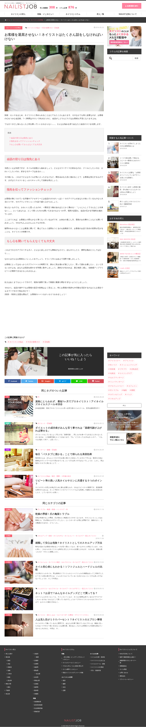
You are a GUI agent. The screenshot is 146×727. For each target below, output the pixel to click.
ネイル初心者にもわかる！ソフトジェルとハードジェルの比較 (68, 568)
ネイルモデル (58, 536)
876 (71, 7)
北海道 (36, 684)
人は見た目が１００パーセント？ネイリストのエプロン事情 (68, 619)
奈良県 (36, 677)
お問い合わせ (124, 673)
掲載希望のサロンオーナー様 (128, 661)
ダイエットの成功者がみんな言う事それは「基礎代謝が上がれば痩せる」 (68, 429)
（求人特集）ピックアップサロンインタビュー (74, 658)
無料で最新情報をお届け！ (128, 657)
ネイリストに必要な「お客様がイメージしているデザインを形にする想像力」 (130, 175)
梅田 (37, 657)
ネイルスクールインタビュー (72, 663)
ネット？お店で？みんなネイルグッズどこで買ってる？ (66, 593)
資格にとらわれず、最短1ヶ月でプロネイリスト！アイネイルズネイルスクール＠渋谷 (69, 403)
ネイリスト (41, 615)
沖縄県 (36, 694)
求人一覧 (100, 14)
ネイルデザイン (75, 588)
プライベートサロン (82, 615)
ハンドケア (61, 509)
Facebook (14, 381)
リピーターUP (62, 615)
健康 (7, 423)
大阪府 (36, 654)
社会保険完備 (38, 708)
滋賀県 (36, 667)
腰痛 (48, 450)
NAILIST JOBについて (128, 14)
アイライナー (115, 360)
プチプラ (123, 369)
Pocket (97, 381)
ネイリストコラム (73, 14)
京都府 (36, 660)
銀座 (9, 677)
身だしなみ (51, 615)
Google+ (48, 381)
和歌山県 (37, 680)
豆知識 (56, 28)
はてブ (62, 381)
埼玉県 (8, 694)
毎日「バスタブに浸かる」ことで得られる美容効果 (63, 454)
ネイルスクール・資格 (98, 664)
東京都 (8, 657)
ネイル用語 (123, 669)
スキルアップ (42, 536)
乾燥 (53, 509)
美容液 (112, 369)
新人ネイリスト (90, 536)
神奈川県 (8, 684)
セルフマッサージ (117, 377)
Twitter (30, 381)
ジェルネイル (42, 588)
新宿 (9, 660)
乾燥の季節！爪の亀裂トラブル (52, 513)
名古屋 (38, 674)
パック (129, 394)
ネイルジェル (42, 562)
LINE (80, 381)
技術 (50, 536)
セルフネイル (66, 562)
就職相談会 (123, 666)
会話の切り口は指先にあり (21, 138)
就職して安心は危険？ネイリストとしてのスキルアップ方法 (68, 542)
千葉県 (8, 690)
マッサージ (41, 450)
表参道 (10, 667)
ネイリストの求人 (18, 14)
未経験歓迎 (37, 702)
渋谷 (9, 664)
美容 (7, 450)
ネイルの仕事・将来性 (98, 657)
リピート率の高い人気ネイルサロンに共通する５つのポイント (68, 482)
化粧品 (112, 373)
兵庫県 (36, 664)
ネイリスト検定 (54, 562)
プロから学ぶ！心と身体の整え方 (73, 666)
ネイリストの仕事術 (13, 28)
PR (38, 397)
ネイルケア (80, 536)
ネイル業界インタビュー (70, 669)
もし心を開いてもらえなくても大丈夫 (25, 144)
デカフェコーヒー (117, 386)
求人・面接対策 (96, 670)
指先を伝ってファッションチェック (24, 141)
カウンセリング (116, 394)
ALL (124, 405)
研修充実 (37, 711)
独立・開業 (56, 476)
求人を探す (9, 654)
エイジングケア (126, 373)
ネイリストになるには (98, 660)
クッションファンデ (129, 365)
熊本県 (36, 690)
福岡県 (36, 687)
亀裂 (48, 509)
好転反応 (134, 369)
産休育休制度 (38, 705)
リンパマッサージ (117, 382)
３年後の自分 (66, 476)
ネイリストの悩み (33, 28)
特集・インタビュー (45, 14)
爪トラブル (41, 509)
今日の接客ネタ (47, 28)
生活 (64, 687)
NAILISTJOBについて (126, 654)
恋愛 (64, 690)
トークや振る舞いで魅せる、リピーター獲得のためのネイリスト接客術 (130, 160)
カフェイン (132, 386)
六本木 (10, 674)
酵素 (133, 390)
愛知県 (36, 670)
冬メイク (113, 365)
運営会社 (122, 676)
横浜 (9, 687)
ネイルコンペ (69, 536)
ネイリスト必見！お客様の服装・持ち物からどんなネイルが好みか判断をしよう (130, 189)
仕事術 (8, 476)
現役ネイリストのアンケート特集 (73, 673)
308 (52, 7)
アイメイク (129, 360)
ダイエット (41, 423)
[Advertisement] (54, 317)
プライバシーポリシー (126, 679)
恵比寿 (10, 680)
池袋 (9, 670)
